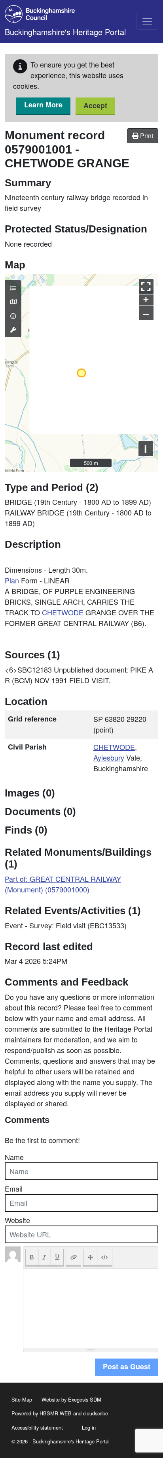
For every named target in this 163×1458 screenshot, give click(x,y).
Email (14, 1188)
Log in (89, 1427)
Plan (12, 580)
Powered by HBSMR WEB (41, 1413)
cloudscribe (95, 1413)
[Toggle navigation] (147, 22)
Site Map (21, 1399)
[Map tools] (13, 329)
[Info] (13, 316)
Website (17, 1220)
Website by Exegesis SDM (71, 1399)
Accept (95, 105)
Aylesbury (108, 757)
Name (14, 1157)
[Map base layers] (13, 301)
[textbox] (90, 1308)
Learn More (43, 104)
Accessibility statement (37, 1427)
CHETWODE (62, 612)
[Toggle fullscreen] (146, 286)
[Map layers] (13, 288)
